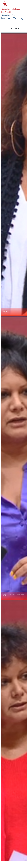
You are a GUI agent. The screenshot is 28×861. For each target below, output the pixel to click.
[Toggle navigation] (24, 4)
